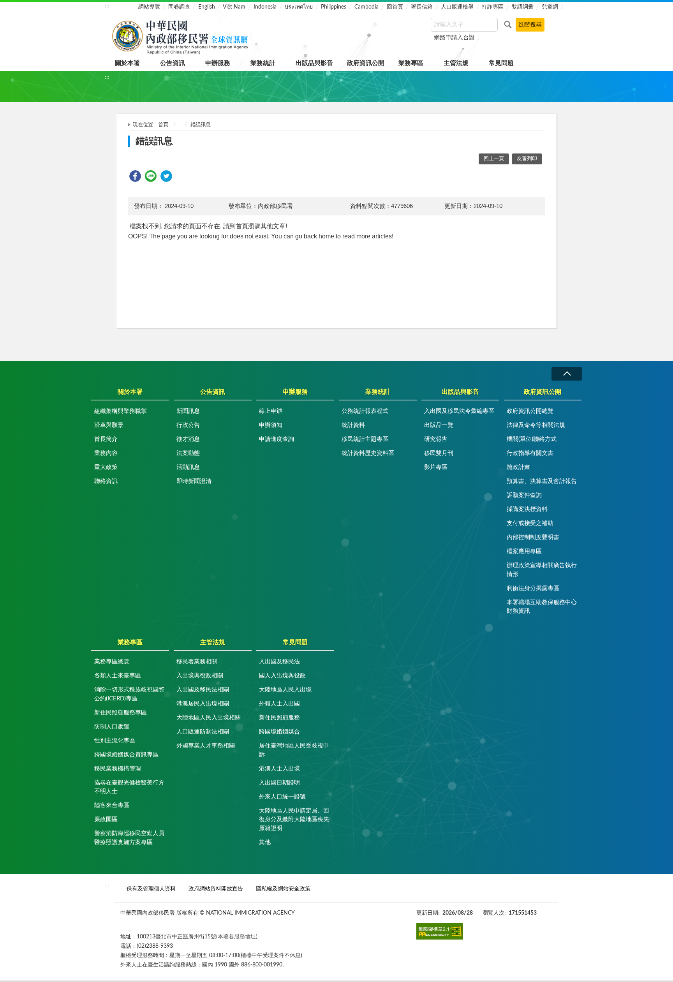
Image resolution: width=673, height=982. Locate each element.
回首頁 (395, 7)
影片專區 (435, 467)
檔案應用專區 (524, 551)
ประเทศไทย (299, 7)
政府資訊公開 (365, 63)
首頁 (163, 124)
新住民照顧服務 (279, 718)
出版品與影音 (314, 63)
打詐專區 (493, 7)
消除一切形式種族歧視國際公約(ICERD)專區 (129, 694)
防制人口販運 (111, 727)
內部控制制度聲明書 (533, 537)
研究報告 (435, 439)
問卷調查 (179, 7)
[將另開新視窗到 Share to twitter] (166, 176)
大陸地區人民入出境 (285, 690)
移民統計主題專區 (365, 439)
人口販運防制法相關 (202, 732)
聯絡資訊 (106, 481)
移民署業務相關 (196, 662)
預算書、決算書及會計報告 (542, 481)
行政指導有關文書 (530, 453)
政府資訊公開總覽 (530, 411)
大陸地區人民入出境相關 (208, 718)
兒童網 (550, 7)
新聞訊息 (188, 411)
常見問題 (501, 63)
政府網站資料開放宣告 (216, 889)
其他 (265, 842)
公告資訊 (172, 63)
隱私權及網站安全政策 (283, 889)
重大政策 (106, 467)
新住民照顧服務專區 (120, 713)
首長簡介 (106, 439)
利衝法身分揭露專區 (533, 588)
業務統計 (262, 63)
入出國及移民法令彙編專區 (459, 411)
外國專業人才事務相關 (205, 746)
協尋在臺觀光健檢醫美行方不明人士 (129, 787)
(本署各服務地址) (236, 937)
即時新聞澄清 (193, 481)
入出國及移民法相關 (202, 690)
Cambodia (366, 7)
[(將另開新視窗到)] (439, 931)
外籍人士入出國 (279, 704)
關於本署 (127, 63)
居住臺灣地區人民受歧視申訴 (294, 750)
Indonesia (265, 7)
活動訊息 (188, 467)
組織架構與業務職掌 (120, 411)
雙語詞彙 (523, 7)
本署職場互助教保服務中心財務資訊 (542, 606)
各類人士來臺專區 (117, 676)
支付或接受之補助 (530, 523)
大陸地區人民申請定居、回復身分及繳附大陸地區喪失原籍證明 (294, 819)
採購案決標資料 (527, 509)
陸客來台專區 (111, 805)
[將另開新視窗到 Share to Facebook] (135, 176)
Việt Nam (234, 7)
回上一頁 (494, 158)
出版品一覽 (438, 425)
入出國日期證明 (279, 783)
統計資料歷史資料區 (368, 453)
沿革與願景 (108, 425)
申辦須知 (270, 425)
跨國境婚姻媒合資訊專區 (126, 755)
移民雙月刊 (438, 453)
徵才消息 (188, 439)
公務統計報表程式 (365, 411)
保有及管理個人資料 (151, 889)
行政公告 (188, 425)
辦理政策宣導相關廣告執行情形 (542, 569)
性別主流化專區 (114, 741)
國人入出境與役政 (282, 676)
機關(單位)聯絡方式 (532, 439)
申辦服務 (217, 63)
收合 (566, 374)
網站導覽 (149, 7)
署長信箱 (422, 7)
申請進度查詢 (276, 439)
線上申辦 (270, 411)
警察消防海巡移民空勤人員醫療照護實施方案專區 (129, 837)
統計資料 (353, 425)
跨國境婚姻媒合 (279, 732)
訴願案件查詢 (524, 495)
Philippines (333, 7)
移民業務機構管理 (117, 769)
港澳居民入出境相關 (202, 704)
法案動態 (188, 453)
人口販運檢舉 (457, 7)
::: (107, 6)
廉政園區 (106, 819)
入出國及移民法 (279, 662)
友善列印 (527, 158)
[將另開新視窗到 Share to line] (151, 176)
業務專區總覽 (111, 662)
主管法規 (456, 63)
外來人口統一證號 (282, 797)
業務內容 (106, 453)
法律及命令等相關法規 (536, 425)
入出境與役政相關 (199, 676)
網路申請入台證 (454, 38)
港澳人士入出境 (279, 769)
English (206, 7)
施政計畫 (518, 467)
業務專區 (410, 63)
